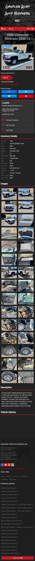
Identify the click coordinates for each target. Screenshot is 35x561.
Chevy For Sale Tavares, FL (9, 498)
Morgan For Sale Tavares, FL (25, 527)
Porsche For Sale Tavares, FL (9, 537)
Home (3, 476)
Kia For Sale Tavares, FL (24, 511)
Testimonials (12, 479)
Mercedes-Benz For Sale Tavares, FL (11, 524)
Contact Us (11, 468)
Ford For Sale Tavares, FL (25, 504)
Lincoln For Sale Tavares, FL (9, 517)
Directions (17, 468)
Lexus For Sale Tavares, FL (9, 514)
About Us (16, 476)
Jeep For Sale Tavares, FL (8, 511)
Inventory (9, 476)
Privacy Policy (4, 468)
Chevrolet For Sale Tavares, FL (10, 494)
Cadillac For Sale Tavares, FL (9, 491)
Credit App (4, 479)
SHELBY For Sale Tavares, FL (9, 543)
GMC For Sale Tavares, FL (8, 508)
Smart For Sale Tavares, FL (9, 547)
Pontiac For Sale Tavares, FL (9, 530)
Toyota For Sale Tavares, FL (9, 550)
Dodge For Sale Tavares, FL (9, 504)
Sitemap (23, 468)
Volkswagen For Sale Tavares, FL (10, 553)
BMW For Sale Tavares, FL (8, 488)
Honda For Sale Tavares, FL (25, 508)
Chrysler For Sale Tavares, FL (9, 501)
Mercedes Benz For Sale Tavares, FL (11, 521)
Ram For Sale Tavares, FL (8, 540)
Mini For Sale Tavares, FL (8, 527)
